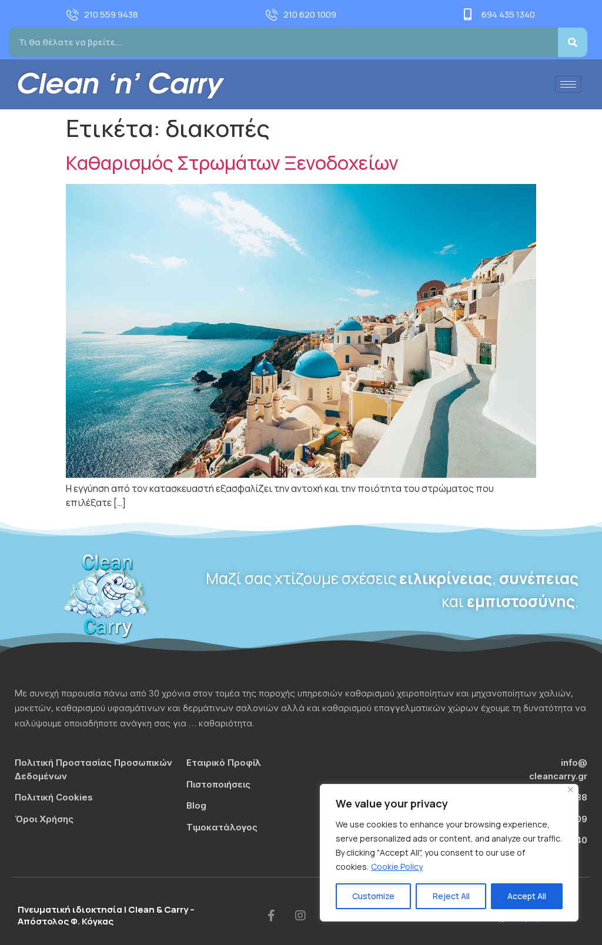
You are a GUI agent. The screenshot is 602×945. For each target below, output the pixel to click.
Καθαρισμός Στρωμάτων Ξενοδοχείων (232, 163)
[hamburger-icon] (568, 84)
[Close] (570, 789)
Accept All (526, 896)
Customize (373, 896)
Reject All (451, 896)
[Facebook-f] (271, 915)
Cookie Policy (397, 866)
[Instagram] (300, 915)
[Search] (572, 42)
